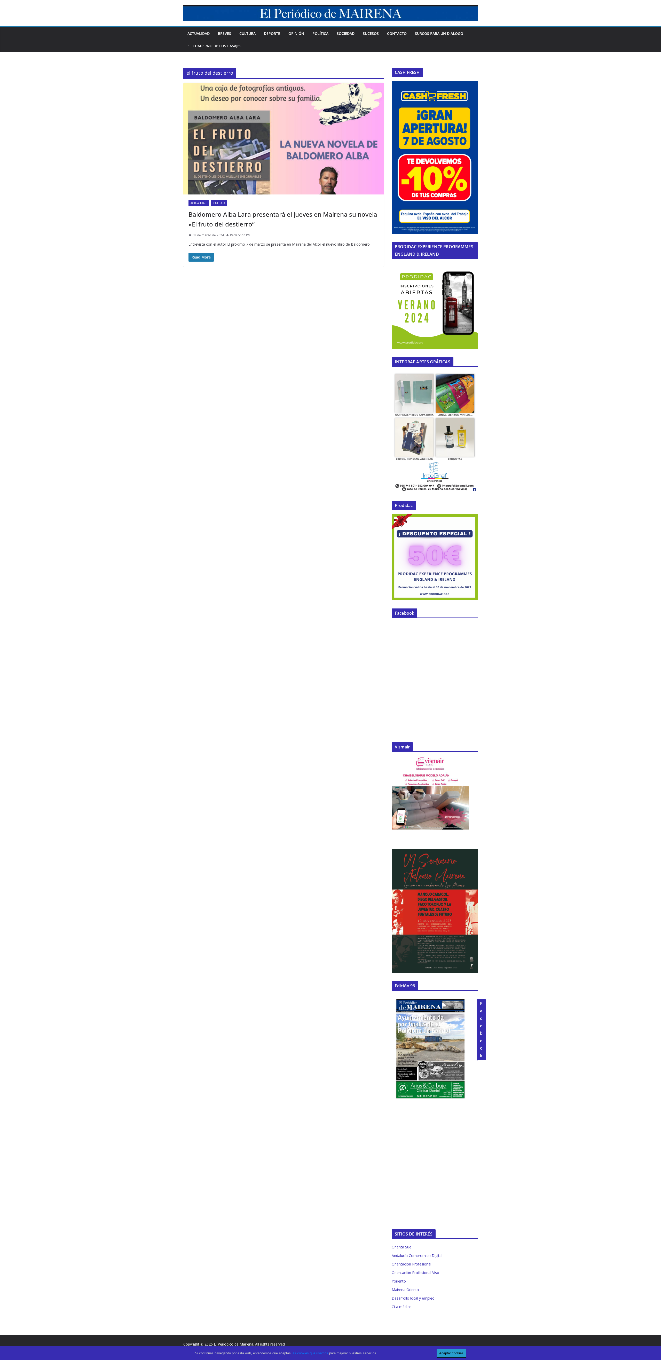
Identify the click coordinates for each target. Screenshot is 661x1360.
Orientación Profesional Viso (415, 1272)
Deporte (272, 33)
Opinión (296, 33)
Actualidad (198, 33)
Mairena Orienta (405, 1289)
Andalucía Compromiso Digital (417, 1255)
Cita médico (402, 1306)
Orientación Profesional (411, 1264)
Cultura (247, 33)
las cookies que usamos (310, 1353)
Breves (224, 33)
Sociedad (346, 33)
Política (320, 33)
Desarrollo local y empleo (413, 1298)
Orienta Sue (401, 1247)
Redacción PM (240, 235)
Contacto (397, 33)
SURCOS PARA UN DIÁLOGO (439, 33)
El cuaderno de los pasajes (214, 45)
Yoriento (399, 1281)
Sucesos (371, 33)
